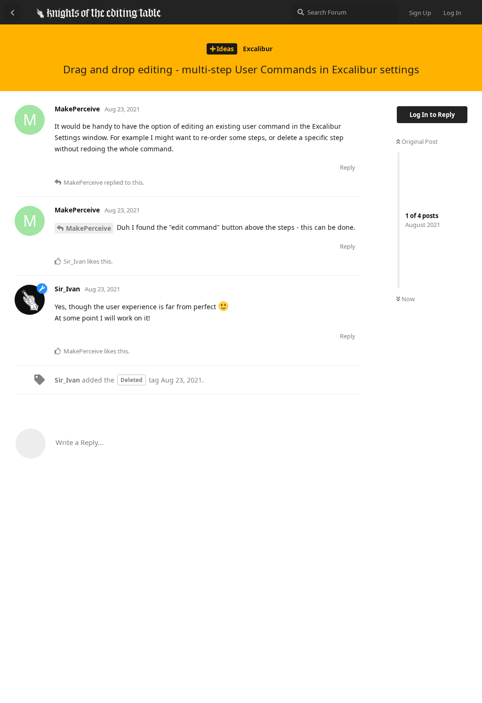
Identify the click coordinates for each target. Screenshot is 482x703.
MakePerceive (88, 228)
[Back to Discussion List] (12, 12)
